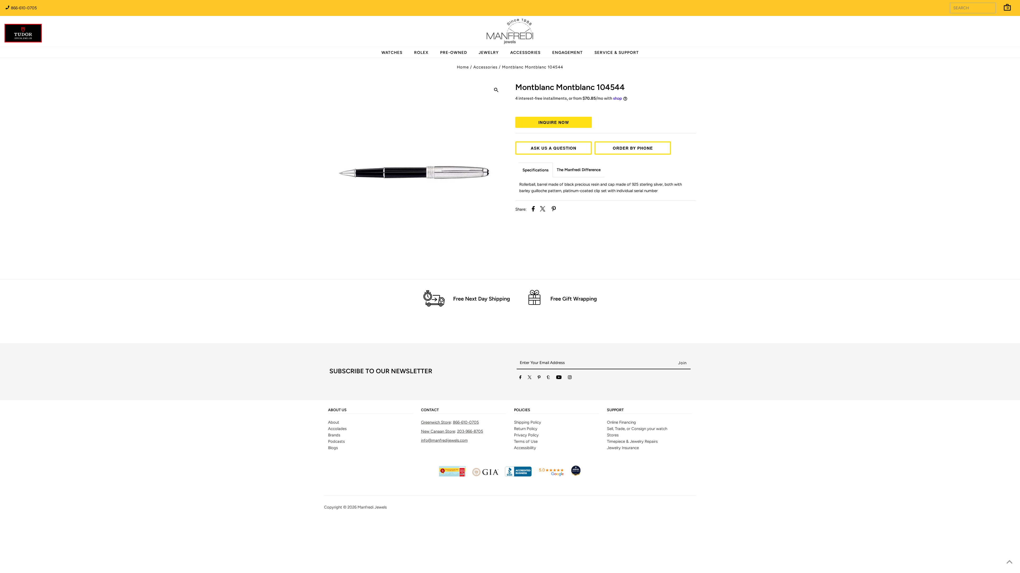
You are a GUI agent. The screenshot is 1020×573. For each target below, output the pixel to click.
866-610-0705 (23, 8)
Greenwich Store (436, 422)
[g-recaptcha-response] (510, 521)
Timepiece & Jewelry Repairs (632, 441)
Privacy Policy (526, 435)
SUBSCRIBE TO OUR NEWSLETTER (380, 371)
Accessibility (525, 447)
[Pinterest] (539, 378)
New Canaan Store (438, 431)
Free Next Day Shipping (481, 299)
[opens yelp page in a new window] (452, 475)
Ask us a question (553, 148)
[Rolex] (994, 34)
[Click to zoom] (496, 91)
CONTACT (430, 410)
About (333, 422)
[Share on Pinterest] (554, 209)
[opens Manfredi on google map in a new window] (551, 475)
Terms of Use (526, 441)
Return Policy (525, 428)
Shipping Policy (527, 422)
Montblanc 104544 (570, 87)
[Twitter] (530, 378)
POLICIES (522, 410)
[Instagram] (570, 378)
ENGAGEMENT (567, 52)
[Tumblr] (548, 378)
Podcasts (336, 441)
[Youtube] (559, 378)
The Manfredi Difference (579, 169)
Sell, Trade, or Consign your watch (637, 428)
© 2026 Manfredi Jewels (365, 507)
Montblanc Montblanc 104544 (532, 67)
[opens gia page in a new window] (485, 475)
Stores (613, 435)
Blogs (333, 447)
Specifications (535, 170)
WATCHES (391, 52)
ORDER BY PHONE (633, 148)
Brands (334, 435)
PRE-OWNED (453, 52)
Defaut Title (605, 108)
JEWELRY (489, 52)
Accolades (337, 428)
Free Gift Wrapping (573, 299)
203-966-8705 (470, 431)
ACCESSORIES (525, 52)
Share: (520, 209)
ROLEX (421, 52)
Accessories (485, 67)
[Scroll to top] (1009, 562)
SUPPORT (615, 410)
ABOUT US (337, 410)
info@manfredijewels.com (444, 440)
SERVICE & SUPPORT (616, 52)
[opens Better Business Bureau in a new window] (518, 475)
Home (463, 67)
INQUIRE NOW (553, 122)
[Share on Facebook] (533, 209)
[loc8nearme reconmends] (576, 475)
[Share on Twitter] (542, 209)
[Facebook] (520, 378)
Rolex (994, 28)
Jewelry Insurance (623, 447)
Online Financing (621, 422)
